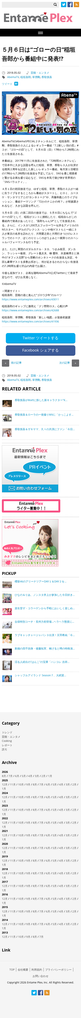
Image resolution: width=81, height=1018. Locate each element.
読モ (4, 749)
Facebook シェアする (40, 350)
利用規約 (36, 969)
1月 (50, 776)
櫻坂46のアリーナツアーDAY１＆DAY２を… (40, 581)
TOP (12, 969)
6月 (17, 776)
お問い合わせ (40, 976)
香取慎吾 (46, 77)
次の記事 (67, 362)
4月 (30, 776)
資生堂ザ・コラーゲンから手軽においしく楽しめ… (45, 608)
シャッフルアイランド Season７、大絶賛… (40, 675)
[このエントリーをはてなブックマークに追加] (16, 84)
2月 (43, 776)
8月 (4, 776)
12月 (5, 784)
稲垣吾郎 (25, 77)
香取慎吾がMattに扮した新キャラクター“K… (41, 400)
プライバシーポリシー (58, 969)
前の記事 (13, 362)
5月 (24, 776)
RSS (76, 4)
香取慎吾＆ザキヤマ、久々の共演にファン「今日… (45, 429)
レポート (7, 745)
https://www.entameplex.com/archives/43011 (30, 299)
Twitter (63, 4)
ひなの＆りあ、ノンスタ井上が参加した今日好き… (45, 595)
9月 (28, 784)
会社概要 (23, 969)
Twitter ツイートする (40, 337)
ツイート (7, 84)
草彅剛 (36, 77)
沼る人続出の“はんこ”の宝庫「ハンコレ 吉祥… (42, 662)
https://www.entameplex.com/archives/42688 (30, 310)
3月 (37, 776)
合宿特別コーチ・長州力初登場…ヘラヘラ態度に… (44, 621)
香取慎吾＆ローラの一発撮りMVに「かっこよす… (44, 414)
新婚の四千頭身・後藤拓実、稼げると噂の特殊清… (45, 648)
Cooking (7, 741)
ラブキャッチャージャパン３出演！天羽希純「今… (45, 635)
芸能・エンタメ (40, 72)
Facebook (70, 4)
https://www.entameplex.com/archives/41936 (30, 321)
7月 (10, 776)
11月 (13, 784)
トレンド (7, 732)
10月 (21, 784)
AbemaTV (13, 77)
